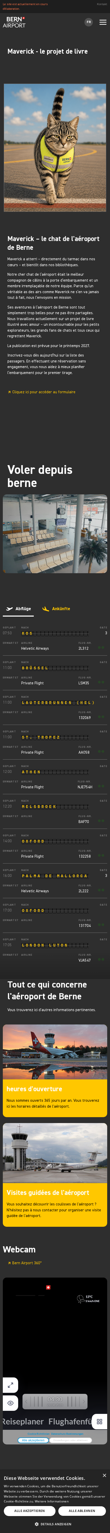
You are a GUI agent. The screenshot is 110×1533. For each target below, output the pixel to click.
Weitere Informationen (52, 1501)
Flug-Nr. (85, 643)
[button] (55, 1524)
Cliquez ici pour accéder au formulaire (43, 392)
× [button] (104, 1476)
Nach (25, 627)
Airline (26, 643)
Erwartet (9, 643)
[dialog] (55, 1501)
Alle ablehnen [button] (82, 1511)
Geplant (9, 627)
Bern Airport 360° (27, 1263)
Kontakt (102, 4)
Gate (103, 627)
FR (89, 22)
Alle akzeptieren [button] (29, 1511)
